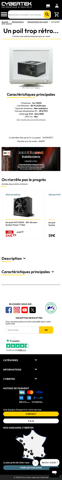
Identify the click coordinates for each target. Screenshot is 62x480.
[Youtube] (24, 310)
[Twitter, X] (32, 310)
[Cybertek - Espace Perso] (57, 5)
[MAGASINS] (49, 5)
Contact (31, 414)
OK (46, 330)
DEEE (37, 88)
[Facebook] (9, 310)
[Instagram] (17, 310)
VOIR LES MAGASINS (31, 467)
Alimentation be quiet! (37, 21)
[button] (58, 216)
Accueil (5, 21)
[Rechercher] (47, 14)
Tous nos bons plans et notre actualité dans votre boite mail (28, 323)
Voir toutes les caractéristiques (31, 119)
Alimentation (18, 21)
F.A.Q (31, 421)
